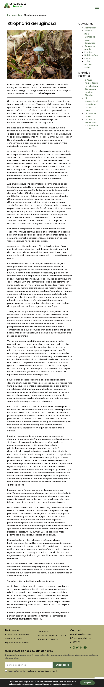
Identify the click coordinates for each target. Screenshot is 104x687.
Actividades (90, 27)
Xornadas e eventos (48, 639)
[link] (68, 684)
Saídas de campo (14, 638)
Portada (11, 15)
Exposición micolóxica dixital (52, 635)
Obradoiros (43, 631)
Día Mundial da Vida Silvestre (90, 92)
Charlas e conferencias (17, 634)
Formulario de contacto (82, 634)
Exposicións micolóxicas (17, 642)
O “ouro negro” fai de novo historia (91, 82)
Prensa (87, 58)
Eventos (88, 52)
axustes (68, 684)
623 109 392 (76, 642)
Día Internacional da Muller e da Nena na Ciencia (91, 104)
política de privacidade (48, 671)
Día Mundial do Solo (90, 115)
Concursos (89, 42)
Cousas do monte (89, 48)
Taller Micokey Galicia (88, 64)
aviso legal (30, 671)
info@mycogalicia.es (80, 638)
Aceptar (87, 682)
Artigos (88, 30)
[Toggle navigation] (97, 7)
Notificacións (91, 55)
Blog (20, 15)
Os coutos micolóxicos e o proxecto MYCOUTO (91, 124)
